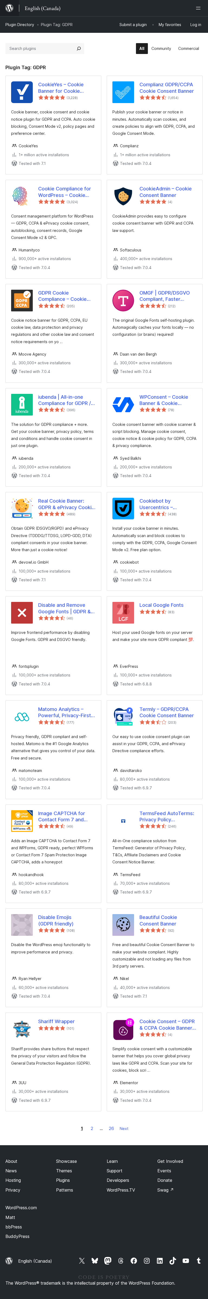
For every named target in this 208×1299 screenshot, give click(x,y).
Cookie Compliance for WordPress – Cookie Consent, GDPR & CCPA (65, 192)
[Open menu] (199, 8)
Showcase (66, 1161)
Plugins (63, 1180)
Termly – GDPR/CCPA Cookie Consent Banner (166, 712)
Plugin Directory (19, 24)
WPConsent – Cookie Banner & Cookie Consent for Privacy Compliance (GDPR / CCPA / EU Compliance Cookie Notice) (165, 400)
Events (164, 1170)
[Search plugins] (78, 48)
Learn (112, 1161)
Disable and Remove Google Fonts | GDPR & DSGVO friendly (64, 608)
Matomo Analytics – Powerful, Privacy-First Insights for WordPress (64, 712)
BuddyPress (17, 1236)
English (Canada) (35, 1261)
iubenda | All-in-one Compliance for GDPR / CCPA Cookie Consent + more (66, 400)
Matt (10, 1217)
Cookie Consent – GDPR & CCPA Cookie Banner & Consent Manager (168, 1025)
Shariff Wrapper (56, 1021)
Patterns (64, 1190)
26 (111, 1128)
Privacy (12, 1190)
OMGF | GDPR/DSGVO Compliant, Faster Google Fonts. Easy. (164, 296)
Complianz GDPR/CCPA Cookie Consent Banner (166, 88)
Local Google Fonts (161, 605)
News (11, 1170)
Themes (64, 1170)
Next (124, 1128)
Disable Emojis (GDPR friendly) (56, 920)
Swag (165, 1190)
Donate (164, 1180)
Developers (118, 1180)
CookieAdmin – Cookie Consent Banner (165, 192)
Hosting (13, 1180)
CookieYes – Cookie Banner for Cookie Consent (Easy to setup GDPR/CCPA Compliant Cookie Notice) (65, 88)
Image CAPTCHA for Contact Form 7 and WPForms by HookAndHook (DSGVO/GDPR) (61, 816)
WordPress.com (21, 1207)
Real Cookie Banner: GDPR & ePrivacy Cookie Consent (66, 504)
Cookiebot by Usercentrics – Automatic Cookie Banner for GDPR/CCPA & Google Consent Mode (167, 504)
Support (114, 1170)
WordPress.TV (121, 1190)
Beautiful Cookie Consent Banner (158, 920)
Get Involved (170, 1161)
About (11, 1161)
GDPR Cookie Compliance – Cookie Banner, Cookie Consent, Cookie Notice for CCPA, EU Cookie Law (66, 296)
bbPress (13, 1227)
